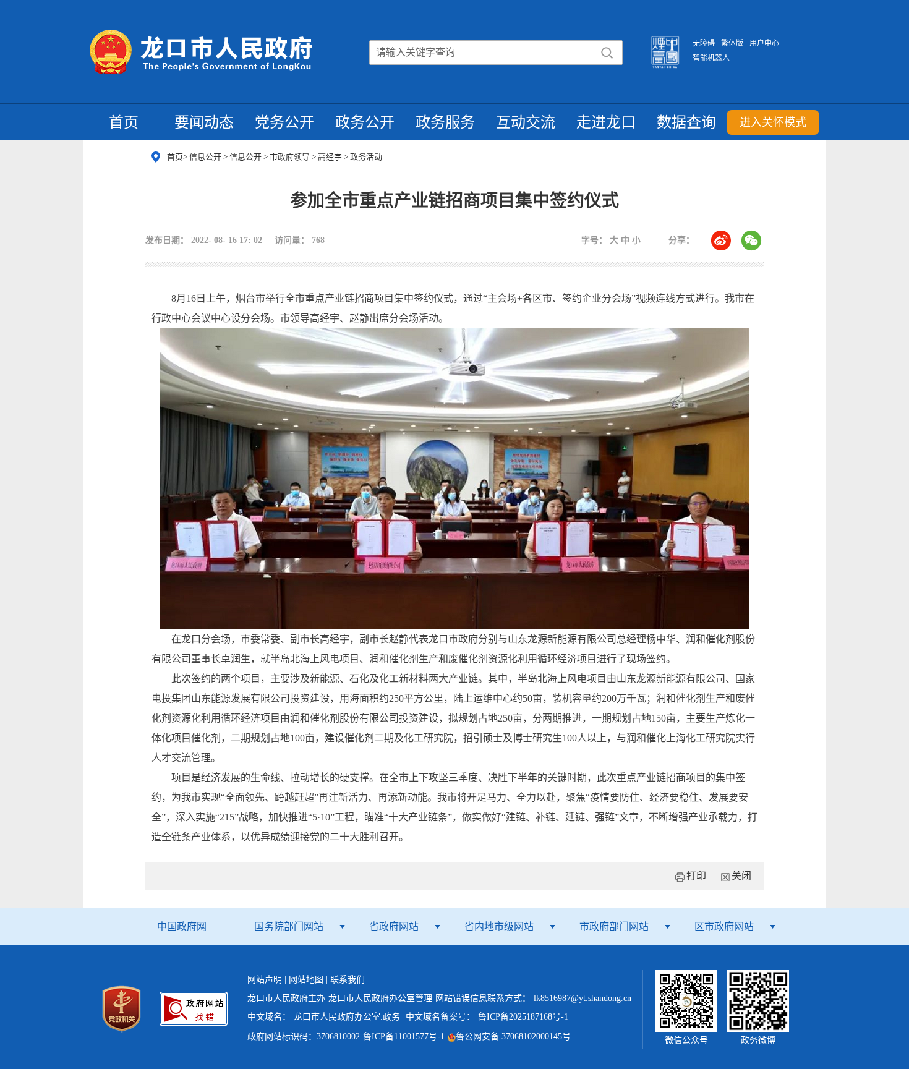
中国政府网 (182, 926)
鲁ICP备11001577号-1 (404, 1036)
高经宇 (331, 156)
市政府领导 (291, 156)
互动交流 (525, 122)
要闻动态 (204, 122)
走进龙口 (606, 122)
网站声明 (264, 979)
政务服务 (445, 122)
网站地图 (306, 979)
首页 (124, 122)
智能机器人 (711, 58)
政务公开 (365, 122)
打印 (696, 876)
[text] (451, 52)
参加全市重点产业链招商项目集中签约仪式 (454, 200)
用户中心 (764, 43)
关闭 (741, 876)
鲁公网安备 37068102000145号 (513, 1036)
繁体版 (732, 43)
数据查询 (686, 122)
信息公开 (206, 156)
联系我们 (347, 979)
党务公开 (284, 122)
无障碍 (704, 43)
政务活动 (366, 156)
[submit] (606, 52)
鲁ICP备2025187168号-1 (523, 1016)
